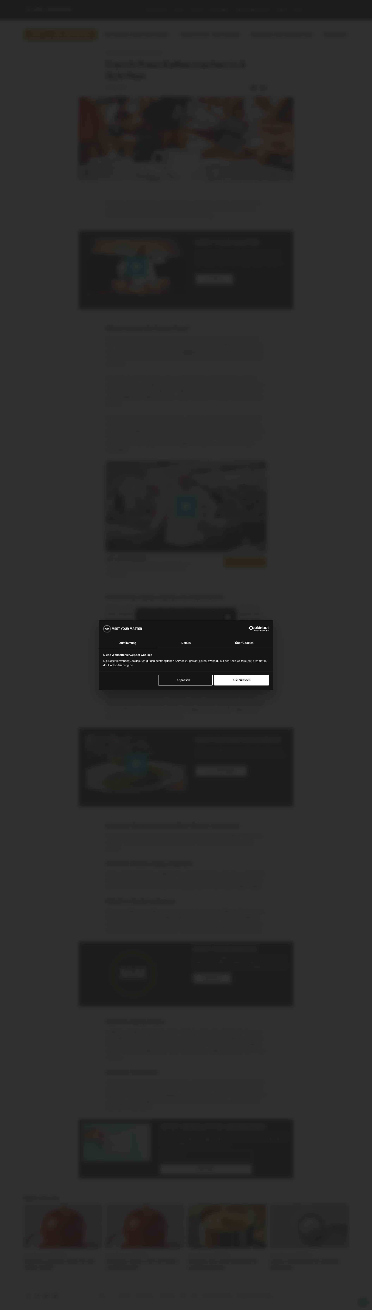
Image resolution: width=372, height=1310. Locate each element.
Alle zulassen (241, 680)
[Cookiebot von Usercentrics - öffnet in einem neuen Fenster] (252, 629)
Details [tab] (186, 642)
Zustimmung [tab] (127, 642)
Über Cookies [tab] (244, 642)
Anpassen (183, 680)
